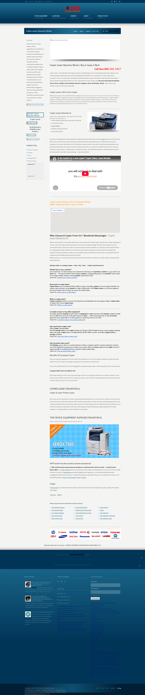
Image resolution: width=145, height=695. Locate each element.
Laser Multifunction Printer (83, 513)
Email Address (95, 588)
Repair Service (32, 161)
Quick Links (48, 1)
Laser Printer (79, 518)
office (63, 470)
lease (62, 269)
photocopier (72, 477)
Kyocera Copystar (33, 150)
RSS (111, 1)
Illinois (81, 31)
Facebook (116, 1)
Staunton (88, 31)
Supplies (113, 688)
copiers (111, 330)
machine (67, 470)
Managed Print (32, 158)
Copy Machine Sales (57, 510)
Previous (57, 688)
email (64, 477)
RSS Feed (47, 694)
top (120, 688)
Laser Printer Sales (56, 516)
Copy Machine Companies (107, 516)
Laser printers (56, 126)
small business (67, 472)
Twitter (62, 582)
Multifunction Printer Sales (83, 510)
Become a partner (64, 603)
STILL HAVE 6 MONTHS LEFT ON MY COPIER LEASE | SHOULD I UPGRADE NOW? (41, 584)
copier (103, 139)
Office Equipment (39, 1)
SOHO (81, 472)
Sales (107, 688)
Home (26, 1)
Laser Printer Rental (81, 507)
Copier (102, 510)
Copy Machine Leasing (58, 507)
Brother (30, 152)
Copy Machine (104, 513)
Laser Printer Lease (57, 518)
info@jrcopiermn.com (65, 597)
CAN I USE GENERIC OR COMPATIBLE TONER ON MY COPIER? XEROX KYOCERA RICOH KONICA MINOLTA (42, 599)
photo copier (37, 44)
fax (67, 477)
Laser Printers (104, 507)
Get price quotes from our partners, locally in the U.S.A (72, 565)
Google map (31, 176)
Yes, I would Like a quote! (72, 555)
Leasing (60, 345)
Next (61, 688)
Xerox (29, 155)
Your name (94, 581)
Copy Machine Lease (106, 518)
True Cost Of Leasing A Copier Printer (42, 612)
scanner (83, 477)
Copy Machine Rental (57, 513)
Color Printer (79, 516)
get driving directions (65, 600)
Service (31, 1)
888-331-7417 (63, 593)
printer (79, 477)
